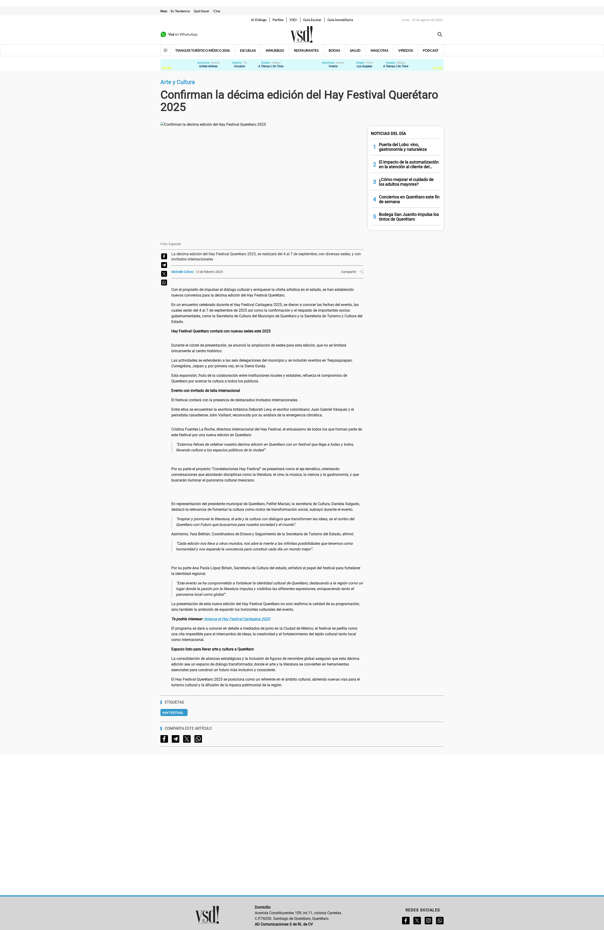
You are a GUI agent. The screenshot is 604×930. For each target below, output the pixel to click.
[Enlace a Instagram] (428, 920)
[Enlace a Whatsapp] (440, 920)
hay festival (173, 713)
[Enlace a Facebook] (406, 920)
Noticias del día (388, 133)
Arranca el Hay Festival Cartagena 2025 (237, 619)
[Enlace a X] (417, 920)
